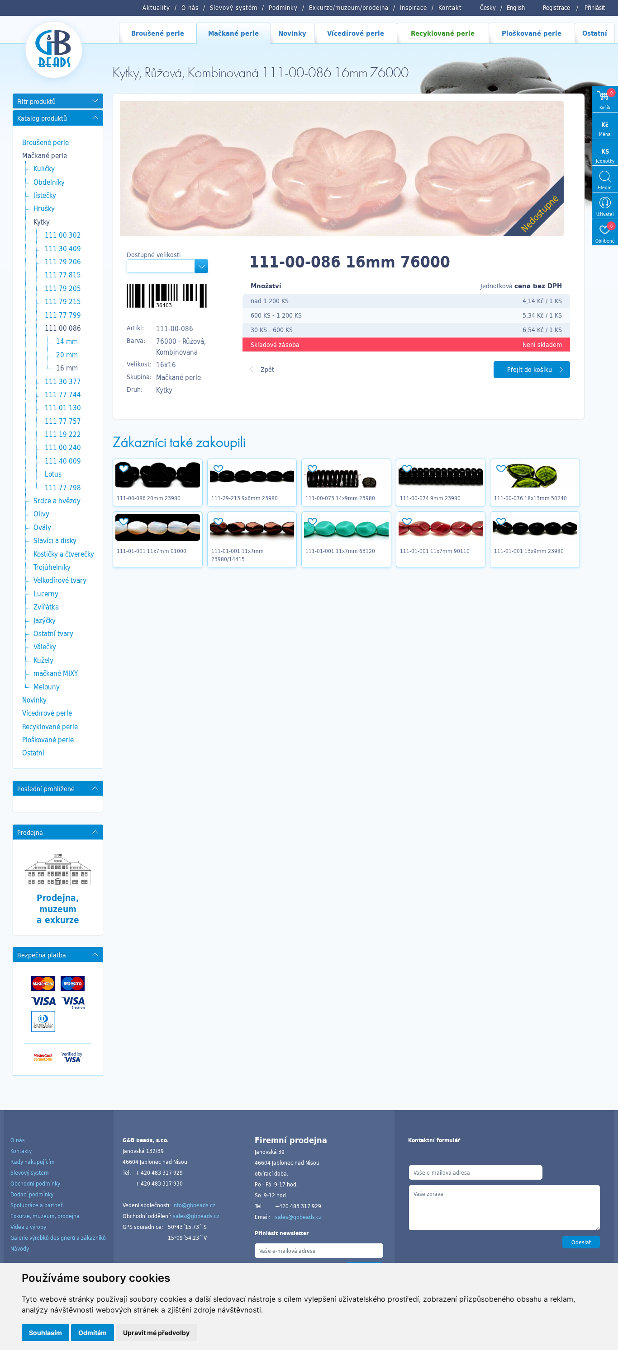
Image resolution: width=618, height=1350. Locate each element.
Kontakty (21, 1151)
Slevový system (29, 1172)
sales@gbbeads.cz (196, 1216)
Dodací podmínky (31, 1194)
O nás (17, 1140)
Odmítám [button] (92, 1332)
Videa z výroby (28, 1227)
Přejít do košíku (529, 369)
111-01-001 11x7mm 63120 (340, 551)
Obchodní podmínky (35, 1183)
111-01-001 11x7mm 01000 (151, 551)
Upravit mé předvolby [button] (156, 1332)
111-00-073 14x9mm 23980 (340, 498)
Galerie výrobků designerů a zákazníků (58, 1237)
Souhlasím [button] (45, 1332)
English (516, 7)
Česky (488, 7)
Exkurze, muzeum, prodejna (45, 1216)
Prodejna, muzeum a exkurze (58, 909)
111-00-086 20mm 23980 (149, 498)
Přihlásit (595, 7)
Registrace (556, 7)
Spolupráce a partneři (37, 1205)
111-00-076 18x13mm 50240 (530, 498)
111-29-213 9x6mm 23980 (244, 498)
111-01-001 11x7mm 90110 (435, 551)
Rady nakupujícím (32, 1162)
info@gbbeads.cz (193, 1205)
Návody (19, 1248)
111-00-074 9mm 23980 (430, 498)
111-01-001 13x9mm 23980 (529, 551)
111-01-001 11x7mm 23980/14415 (237, 555)
